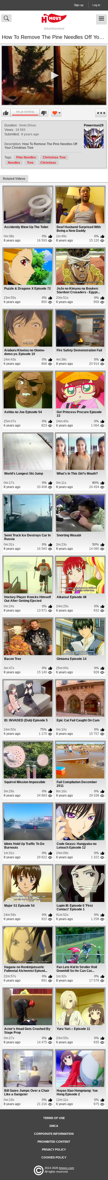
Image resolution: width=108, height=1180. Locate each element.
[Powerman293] (94, 138)
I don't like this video (44, 113)
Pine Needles (26, 157)
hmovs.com (66, 1167)
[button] (54, 75)
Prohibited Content (53, 1141)
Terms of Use (54, 1118)
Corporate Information (54, 1133)
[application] (54, 75)
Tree (30, 163)
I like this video (6, 113)
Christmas (48, 163)
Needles (14, 163)
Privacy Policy (54, 1149)
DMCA (54, 1125)
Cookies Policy (53, 1157)
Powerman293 (94, 125)
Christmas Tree (54, 157)
